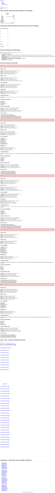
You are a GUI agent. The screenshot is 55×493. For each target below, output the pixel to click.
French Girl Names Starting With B (4, 388)
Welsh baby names (4, 466)
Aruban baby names (4, 465)
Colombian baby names (4, 480)
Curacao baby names (4, 487)
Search (1, 8)
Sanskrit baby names (4, 464)
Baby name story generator (5, 4)
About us (3, 2)
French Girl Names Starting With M (5, 415)
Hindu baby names (4, 481)
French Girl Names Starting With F (4, 398)
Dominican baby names (4, 471)
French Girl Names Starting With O (5, 420)
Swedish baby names (4, 484)
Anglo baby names (4, 477)
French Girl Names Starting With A (4, 386)
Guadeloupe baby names (5, 479)
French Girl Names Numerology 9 (4, 369)
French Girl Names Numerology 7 (4, 364)
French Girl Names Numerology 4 (4, 357)
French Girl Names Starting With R (5, 427)
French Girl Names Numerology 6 (4, 362)
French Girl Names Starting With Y (4, 444)
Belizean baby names (4, 478)
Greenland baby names (4, 468)
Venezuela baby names (4, 486)
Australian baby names (4, 463)
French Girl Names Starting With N (5, 417)
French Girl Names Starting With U (5, 434)
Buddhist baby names (4, 483)
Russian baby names (4, 472)
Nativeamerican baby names (5, 488)
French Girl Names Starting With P (4, 422)
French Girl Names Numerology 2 (4, 352)
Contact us (3, 3)
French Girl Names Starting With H (5, 403)
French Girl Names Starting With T (4, 432)
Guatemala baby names (4, 467)
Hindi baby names (4, 474)
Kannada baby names (4, 470)
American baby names (4, 475)
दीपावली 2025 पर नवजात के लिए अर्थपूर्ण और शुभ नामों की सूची (8, 344)
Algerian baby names (4, 482)
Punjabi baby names (4, 473)
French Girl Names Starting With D (5, 393)
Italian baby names (4, 485)
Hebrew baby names (4, 490)
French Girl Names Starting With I (4, 405)
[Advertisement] (22, 377)
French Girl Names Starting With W (5, 439)
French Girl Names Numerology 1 (4, 350)
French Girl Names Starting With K (5, 410)
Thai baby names (4, 462)
